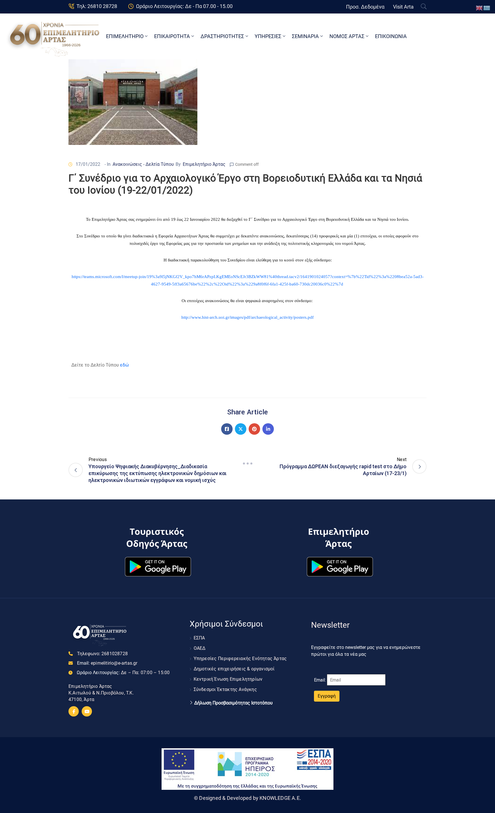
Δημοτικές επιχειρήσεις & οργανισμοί (234, 669)
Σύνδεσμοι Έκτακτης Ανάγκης (225, 689)
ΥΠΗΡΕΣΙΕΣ (268, 36)
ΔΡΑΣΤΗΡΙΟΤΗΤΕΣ (222, 36)
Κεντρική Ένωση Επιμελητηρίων (228, 679)
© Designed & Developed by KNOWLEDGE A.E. (247, 798)
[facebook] (73, 711)
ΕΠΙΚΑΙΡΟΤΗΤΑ (172, 36)
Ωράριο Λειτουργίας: (123, 672)
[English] (479, 7)
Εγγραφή (327, 696)
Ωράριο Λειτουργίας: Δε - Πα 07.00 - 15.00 (184, 6)
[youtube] (87, 711)
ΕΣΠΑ (199, 638)
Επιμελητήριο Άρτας (204, 164)
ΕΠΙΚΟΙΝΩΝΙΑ (391, 36)
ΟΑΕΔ (200, 648)
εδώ (124, 365)
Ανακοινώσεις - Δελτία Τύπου (143, 164)
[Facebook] (227, 429)
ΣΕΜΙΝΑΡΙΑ (305, 36)
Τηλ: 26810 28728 (96, 6)
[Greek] (487, 7)
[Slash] (247, 463)
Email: (107, 663)
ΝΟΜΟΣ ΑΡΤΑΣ (346, 36)
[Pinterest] (254, 429)
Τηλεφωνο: (102, 653)
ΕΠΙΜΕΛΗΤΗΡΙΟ (125, 36)
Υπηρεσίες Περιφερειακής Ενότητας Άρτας (240, 658)
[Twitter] (240, 429)
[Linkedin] (268, 429)
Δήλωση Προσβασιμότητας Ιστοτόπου (233, 703)
